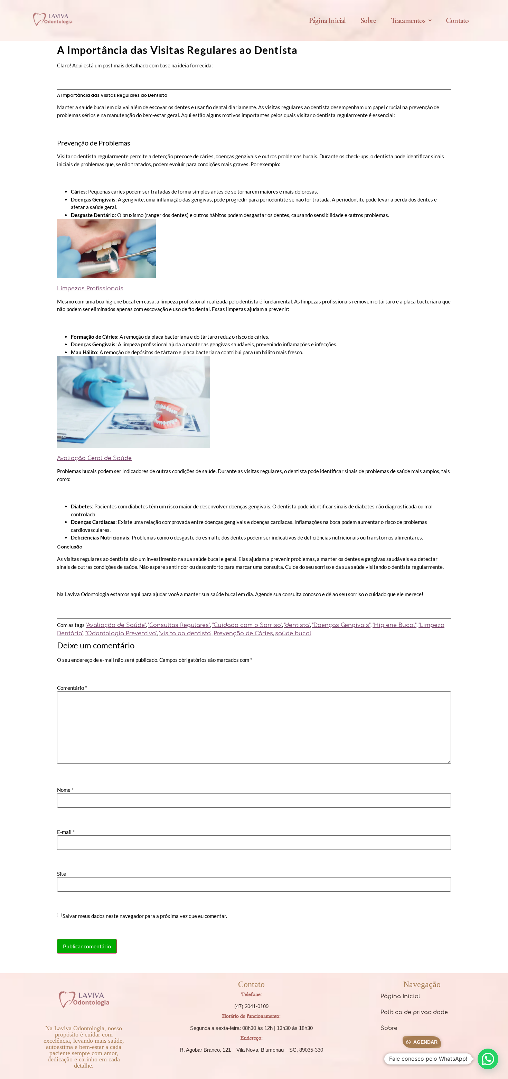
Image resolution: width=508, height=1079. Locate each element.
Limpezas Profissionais (90, 288)
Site (61, 873)
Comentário (72, 688)
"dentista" (297, 625)
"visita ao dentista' (185, 633)
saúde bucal (293, 633)
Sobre (368, 20)
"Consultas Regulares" (179, 625)
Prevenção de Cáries (243, 633)
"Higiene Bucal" (394, 625)
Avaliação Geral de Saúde (94, 458)
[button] (411, 20)
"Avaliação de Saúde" (116, 625)
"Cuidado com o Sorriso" (247, 625)
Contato (457, 20)
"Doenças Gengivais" (341, 625)
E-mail (66, 832)
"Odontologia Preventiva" (121, 633)
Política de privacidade (414, 1012)
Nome (65, 789)
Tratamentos (408, 20)
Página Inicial (327, 20)
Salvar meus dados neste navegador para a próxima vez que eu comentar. (145, 916)
